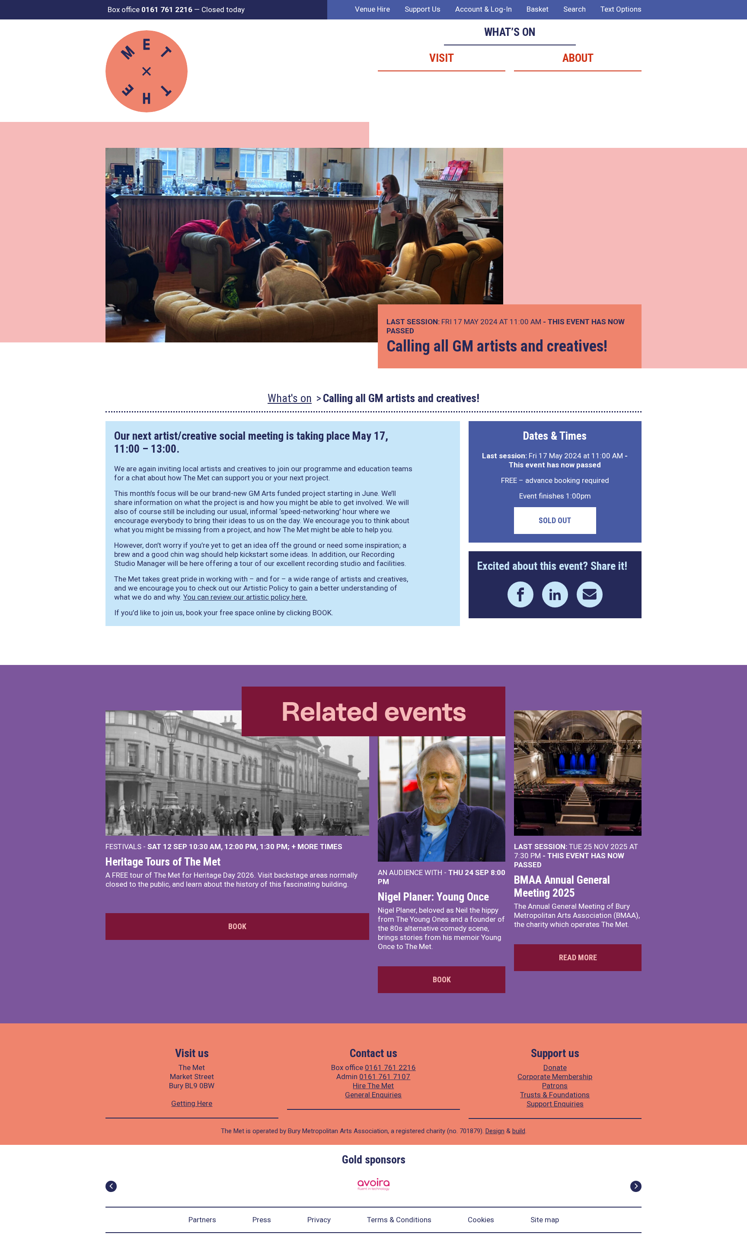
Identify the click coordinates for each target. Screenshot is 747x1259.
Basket (538, 9)
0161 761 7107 (384, 1076)
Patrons (555, 1085)
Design (494, 1131)
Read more (578, 957)
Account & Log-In (483, 9)
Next (636, 1186)
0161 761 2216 (390, 1067)
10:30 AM (205, 846)
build (518, 1131)
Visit (441, 57)
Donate (555, 1067)
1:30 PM (273, 846)
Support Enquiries (555, 1103)
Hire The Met (373, 1085)
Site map (544, 1219)
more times (319, 846)
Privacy (319, 1219)
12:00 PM (240, 846)
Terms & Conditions (399, 1219)
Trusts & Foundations (555, 1094)
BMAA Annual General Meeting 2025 (562, 886)
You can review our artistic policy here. (245, 597)
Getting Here (191, 1103)
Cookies (481, 1219)
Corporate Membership (554, 1076)
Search (574, 9)
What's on (290, 398)
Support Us (423, 9)
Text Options (621, 9)
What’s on (510, 32)
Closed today (223, 9)
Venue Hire (372, 9)
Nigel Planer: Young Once (433, 896)
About (578, 57)
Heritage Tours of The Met (162, 861)
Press (261, 1219)
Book (237, 926)
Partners (202, 1219)
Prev (111, 1186)
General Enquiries (373, 1094)
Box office (150, 9)
